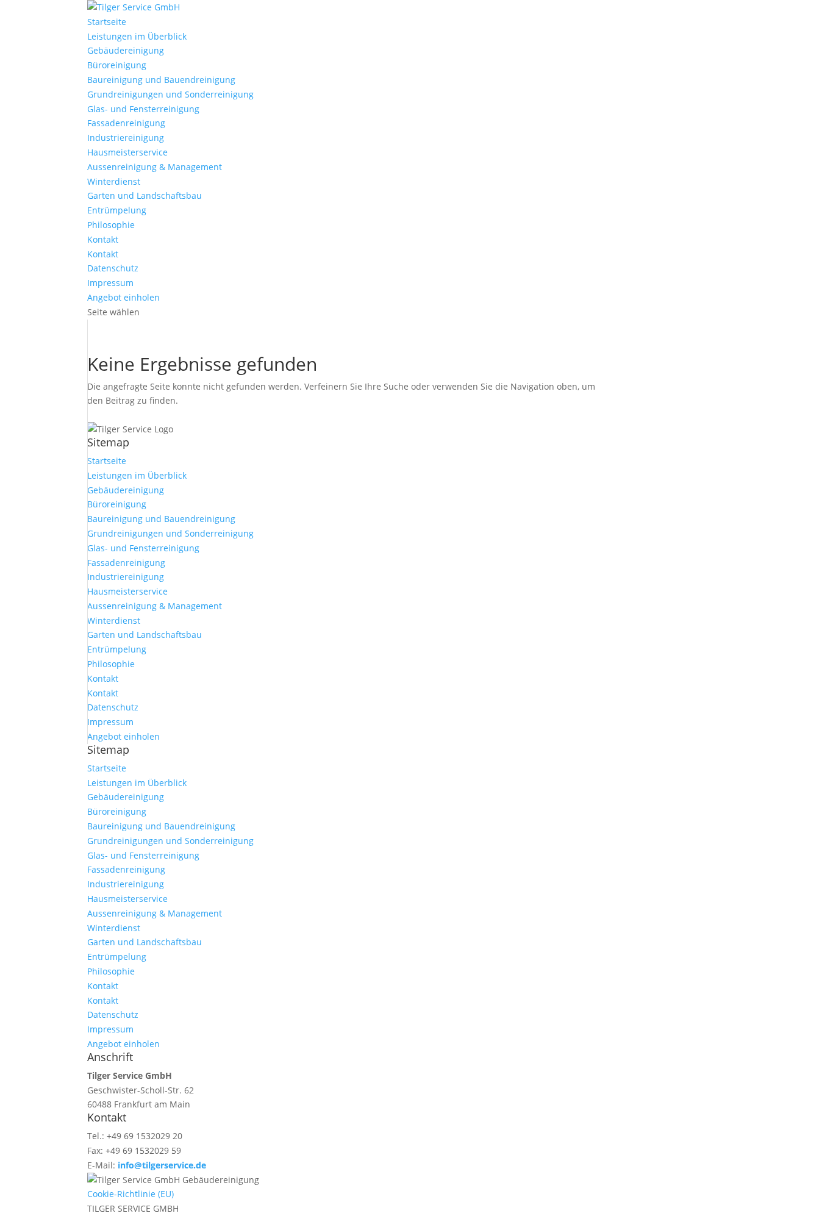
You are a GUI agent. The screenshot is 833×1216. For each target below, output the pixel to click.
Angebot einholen (123, 297)
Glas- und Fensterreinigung (143, 109)
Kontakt (102, 239)
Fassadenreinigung (126, 123)
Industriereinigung (125, 137)
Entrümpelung (116, 210)
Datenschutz (112, 268)
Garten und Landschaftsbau (144, 195)
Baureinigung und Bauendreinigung (161, 79)
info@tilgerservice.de (162, 1165)
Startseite (106, 21)
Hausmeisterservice (127, 152)
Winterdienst (113, 181)
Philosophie (111, 225)
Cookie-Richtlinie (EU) (130, 1194)
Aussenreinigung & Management (154, 167)
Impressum (110, 282)
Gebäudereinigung (125, 50)
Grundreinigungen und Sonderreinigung (170, 94)
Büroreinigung (116, 65)
